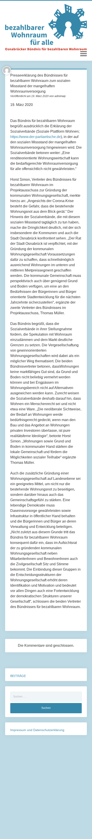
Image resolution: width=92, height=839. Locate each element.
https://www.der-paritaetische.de (35, 137)
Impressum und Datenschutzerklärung (37, 730)
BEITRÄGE (18, 676)
